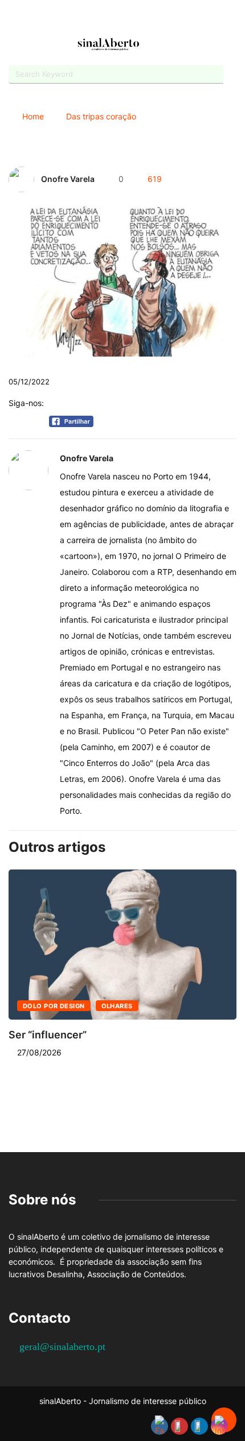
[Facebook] (92, 19)
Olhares (117, 1006)
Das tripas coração (101, 116)
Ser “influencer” (48, 1035)
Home (33, 116)
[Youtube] (112, 18)
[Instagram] (132, 18)
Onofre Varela (68, 179)
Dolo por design (54, 1006)
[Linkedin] (152, 18)
